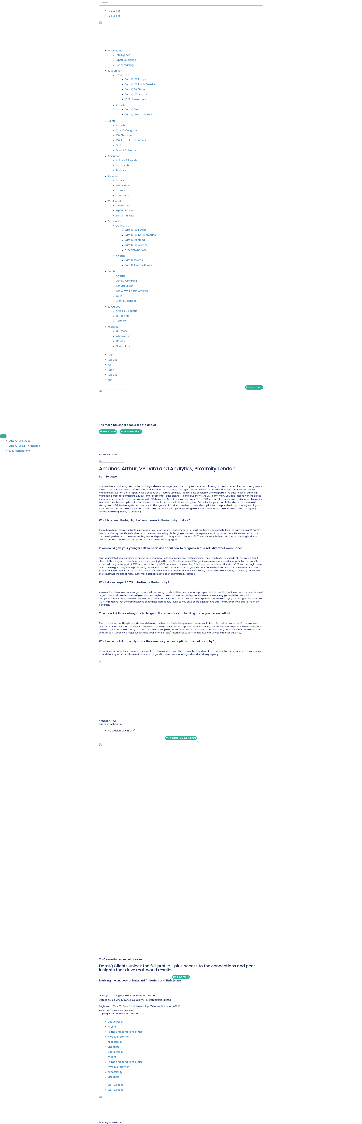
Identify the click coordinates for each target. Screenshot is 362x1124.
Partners (121, 170)
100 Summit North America (132, 140)
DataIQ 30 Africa (134, 89)
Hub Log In (113, 10)
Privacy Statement (118, 1036)
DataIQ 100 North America (140, 84)
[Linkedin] (100, 986)
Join (109, 364)
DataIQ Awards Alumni (138, 114)
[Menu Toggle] (3, 436)
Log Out (112, 359)
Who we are (123, 185)
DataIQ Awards (133, 109)
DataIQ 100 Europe (135, 79)
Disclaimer (113, 1046)
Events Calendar (126, 150)
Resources (113, 156)
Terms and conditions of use (125, 1032)
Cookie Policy (115, 1021)
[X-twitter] (103, 986)
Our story (121, 180)
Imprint (111, 1026)
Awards (120, 105)
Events (111, 121)
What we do (114, 50)
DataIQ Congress (126, 130)
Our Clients (122, 165)
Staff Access (115, 1085)
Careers (121, 190)
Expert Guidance (126, 60)
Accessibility (114, 1042)
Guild (119, 145)
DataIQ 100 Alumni (135, 94)
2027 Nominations (135, 99)
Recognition (114, 70)
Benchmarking (125, 65)
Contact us (123, 195)
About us (112, 176)
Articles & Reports (126, 160)
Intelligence (123, 55)
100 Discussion (124, 135)
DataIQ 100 (122, 75)
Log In (111, 354)
